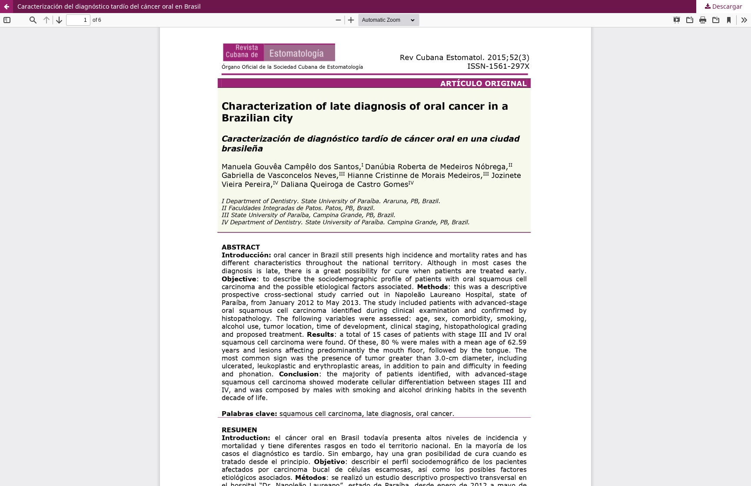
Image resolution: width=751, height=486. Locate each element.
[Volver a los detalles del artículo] (6, 6)
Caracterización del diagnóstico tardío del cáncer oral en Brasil (109, 6)
